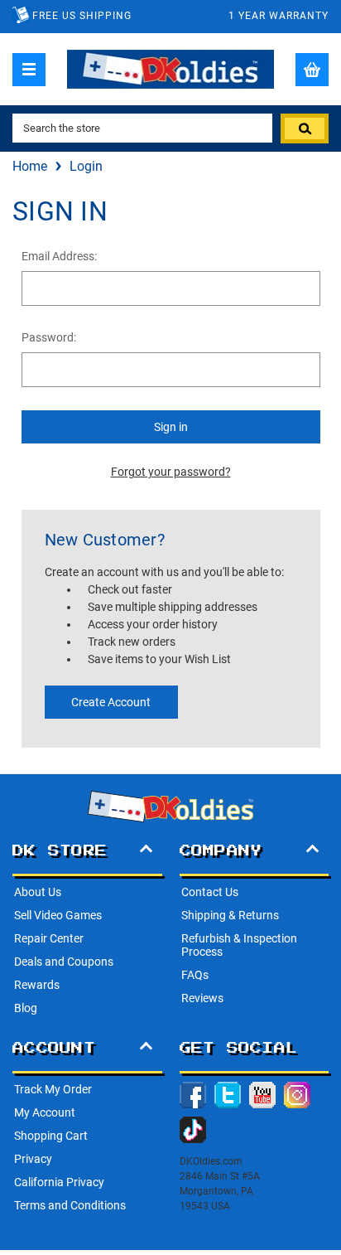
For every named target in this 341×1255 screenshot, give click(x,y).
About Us (37, 892)
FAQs (195, 974)
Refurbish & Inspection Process (239, 945)
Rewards (37, 984)
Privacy (33, 1158)
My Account (44, 1112)
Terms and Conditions (70, 1205)
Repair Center (49, 938)
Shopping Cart (51, 1135)
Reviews (202, 998)
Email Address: (59, 256)
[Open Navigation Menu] (29, 69)
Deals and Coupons (63, 961)
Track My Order (53, 1089)
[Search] (305, 128)
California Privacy (59, 1182)
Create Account (111, 702)
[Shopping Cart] (312, 69)
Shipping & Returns (230, 915)
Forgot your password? (171, 471)
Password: (49, 337)
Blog (25, 1008)
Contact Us (209, 892)
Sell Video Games (58, 915)
